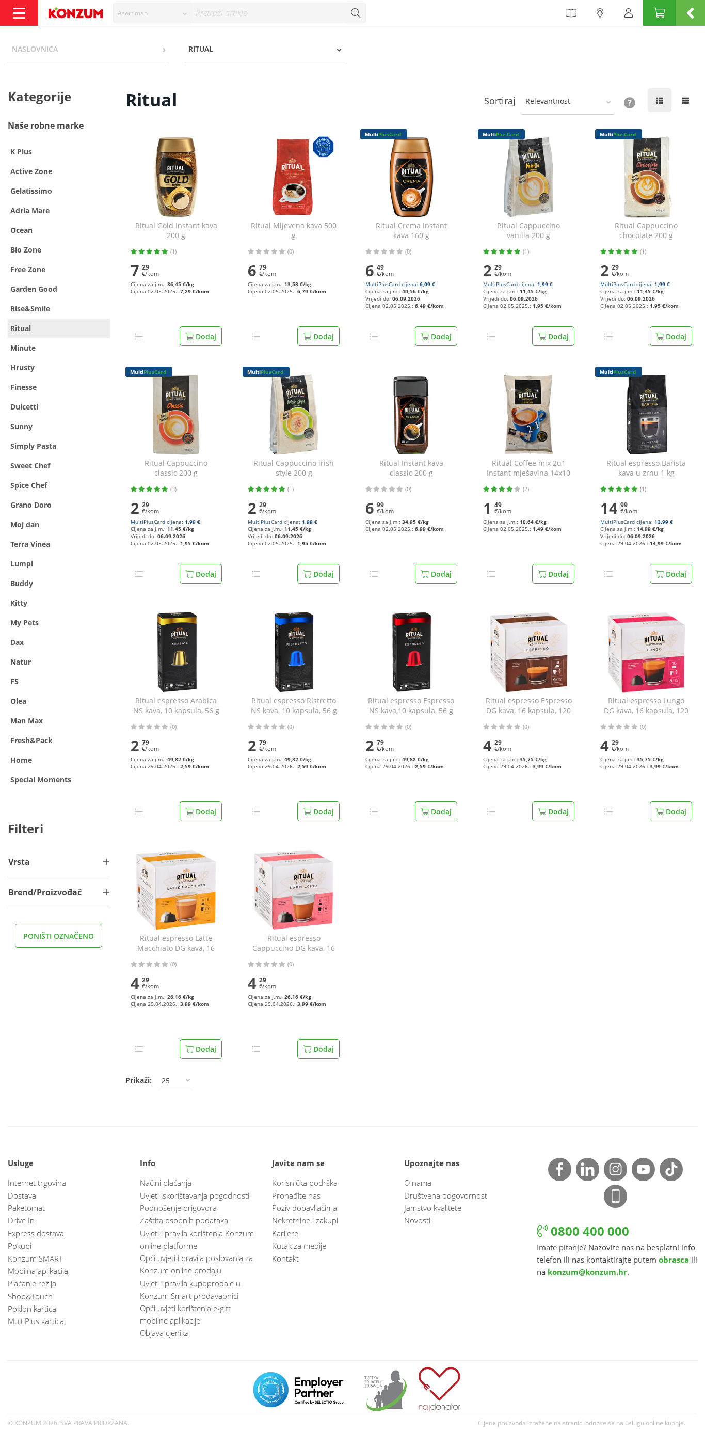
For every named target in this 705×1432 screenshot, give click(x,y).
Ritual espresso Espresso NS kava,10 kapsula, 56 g (411, 705)
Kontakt (285, 1258)
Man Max (26, 721)
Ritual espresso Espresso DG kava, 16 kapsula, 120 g (529, 706)
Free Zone (27, 269)
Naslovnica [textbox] (35, 49)
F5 (14, 681)
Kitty (18, 603)
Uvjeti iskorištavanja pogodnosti (194, 1195)
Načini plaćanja (165, 1182)
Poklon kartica (32, 1308)
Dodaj (205, 336)
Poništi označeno (58, 936)
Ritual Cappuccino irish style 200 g (293, 468)
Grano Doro (31, 505)
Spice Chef (28, 485)
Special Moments (40, 779)
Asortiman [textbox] (133, 13)
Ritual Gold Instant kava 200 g (176, 230)
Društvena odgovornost (445, 1195)
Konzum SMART (35, 1258)
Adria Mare (30, 210)
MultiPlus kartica (36, 1321)
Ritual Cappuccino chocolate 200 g (646, 230)
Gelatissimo (31, 191)
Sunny (21, 426)
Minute (23, 348)
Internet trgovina (37, 1182)
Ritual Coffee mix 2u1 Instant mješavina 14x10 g (528, 468)
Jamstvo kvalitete (432, 1208)
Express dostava (36, 1233)
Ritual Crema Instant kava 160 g (411, 230)
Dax (17, 642)
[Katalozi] (570, 13)
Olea (18, 701)
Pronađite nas (296, 1195)
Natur (20, 662)
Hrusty (22, 367)
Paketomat (26, 1208)
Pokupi (19, 1245)
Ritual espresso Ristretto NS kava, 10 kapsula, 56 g (294, 705)
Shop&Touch (30, 1296)
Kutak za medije (299, 1245)
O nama (417, 1182)
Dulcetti (24, 407)
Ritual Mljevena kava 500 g (294, 230)
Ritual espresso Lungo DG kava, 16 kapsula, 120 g (646, 706)
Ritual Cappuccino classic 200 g (176, 468)
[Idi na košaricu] (659, 13)
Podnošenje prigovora (178, 1208)
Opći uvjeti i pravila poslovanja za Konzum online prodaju (196, 1264)
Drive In (21, 1220)
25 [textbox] (166, 1080)
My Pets (24, 622)
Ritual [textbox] (200, 49)
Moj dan (24, 524)
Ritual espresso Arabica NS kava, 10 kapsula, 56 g (176, 705)
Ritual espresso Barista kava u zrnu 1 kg (646, 468)
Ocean (21, 230)
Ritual (20, 328)
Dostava (22, 1195)
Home (21, 760)
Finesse (23, 387)
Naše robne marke (46, 125)
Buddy (21, 583)
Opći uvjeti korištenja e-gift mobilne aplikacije (185, 1314)
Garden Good (33, 289)
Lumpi (21, 564)
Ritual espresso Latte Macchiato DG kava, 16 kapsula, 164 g (176, 943)
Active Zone (31, 171)
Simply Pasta (33, 446)
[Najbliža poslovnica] (600, 13)
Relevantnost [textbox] (547, 101)
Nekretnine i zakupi (305, 1220)
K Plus (21, 151)
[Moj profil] (628, 13)
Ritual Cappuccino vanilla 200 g (528, 230)
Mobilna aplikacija (38, 1271)
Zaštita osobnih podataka (184, 1220)
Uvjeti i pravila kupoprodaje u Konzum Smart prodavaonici (190, 1289)
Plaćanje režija (32, 1283)
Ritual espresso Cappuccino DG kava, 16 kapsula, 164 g (293, 943)
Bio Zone (25, 250)
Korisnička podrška (305, 1182)
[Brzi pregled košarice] (690, 13)
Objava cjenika (164, 1333)
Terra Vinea (30, 544)
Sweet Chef (30, 465)
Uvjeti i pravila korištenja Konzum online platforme (197, 1239)
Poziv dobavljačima (304, 1208)
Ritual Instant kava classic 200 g (411, 468)
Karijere (285, 1233)
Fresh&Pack (31, 740)
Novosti (417, 1220)
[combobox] (151, 13)
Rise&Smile (30, 308)
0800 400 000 (588, 1230)
